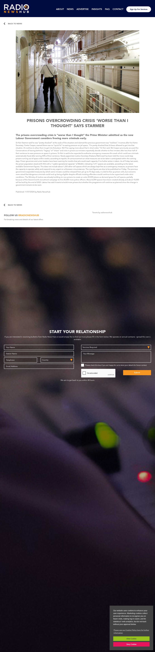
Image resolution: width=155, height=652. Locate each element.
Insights (97, 9)
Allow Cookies (131, 639)
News (70, 9)
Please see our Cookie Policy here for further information (131, 631)
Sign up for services (138, 9)
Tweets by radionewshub (102, 212)
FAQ (107, 9)
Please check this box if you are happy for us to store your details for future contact (116, 365)
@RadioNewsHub (28, 215)
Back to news (15, 24)
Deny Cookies (131, 644)
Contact (118, 9)
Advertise (82, 9)
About (60, 9)
